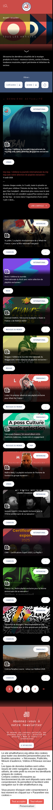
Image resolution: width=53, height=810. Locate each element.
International (39, 109)
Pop (31, 445)
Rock (8, 291)
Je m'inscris (26, 745)
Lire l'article (37, 206)
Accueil (6, 18)
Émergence (40, 378)
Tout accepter (19, 801)
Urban (8, 162)
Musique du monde (14, 329)
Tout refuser (36, 801)
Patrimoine (40, 223)
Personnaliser (27, 806)
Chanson (10, 252)
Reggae (9, 368)
